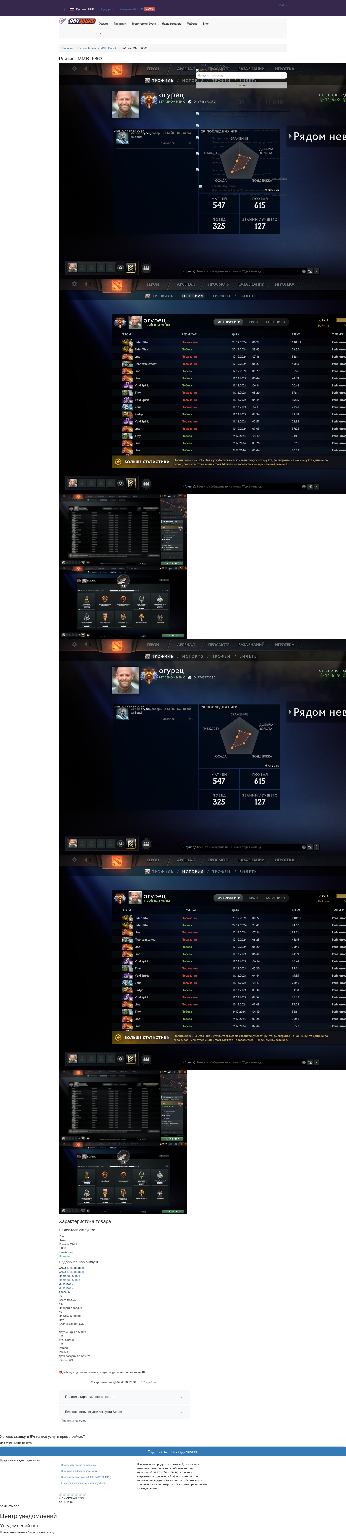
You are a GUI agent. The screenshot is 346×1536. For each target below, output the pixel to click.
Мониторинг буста (144, 23)
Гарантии (120, 23)
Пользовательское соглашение (79, 1465)
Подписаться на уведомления (173, 1451)
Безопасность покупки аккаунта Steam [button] (93, 1411)
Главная (67, 48)
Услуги (103, 23)
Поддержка (107, 9)
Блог (206, 23)
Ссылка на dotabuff (71, 1272)
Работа (192, 23)
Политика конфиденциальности (79, 1471)
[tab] (124, 1397)
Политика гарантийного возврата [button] (90, 1396)
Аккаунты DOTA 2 (136, 9)
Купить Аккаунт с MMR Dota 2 (97, 48)
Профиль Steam (69, 1280)
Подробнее (279, 178)
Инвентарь (66, 1288)
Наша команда (171, 23)
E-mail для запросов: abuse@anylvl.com (83, 1483)
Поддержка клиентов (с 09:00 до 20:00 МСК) (86, 1477)
